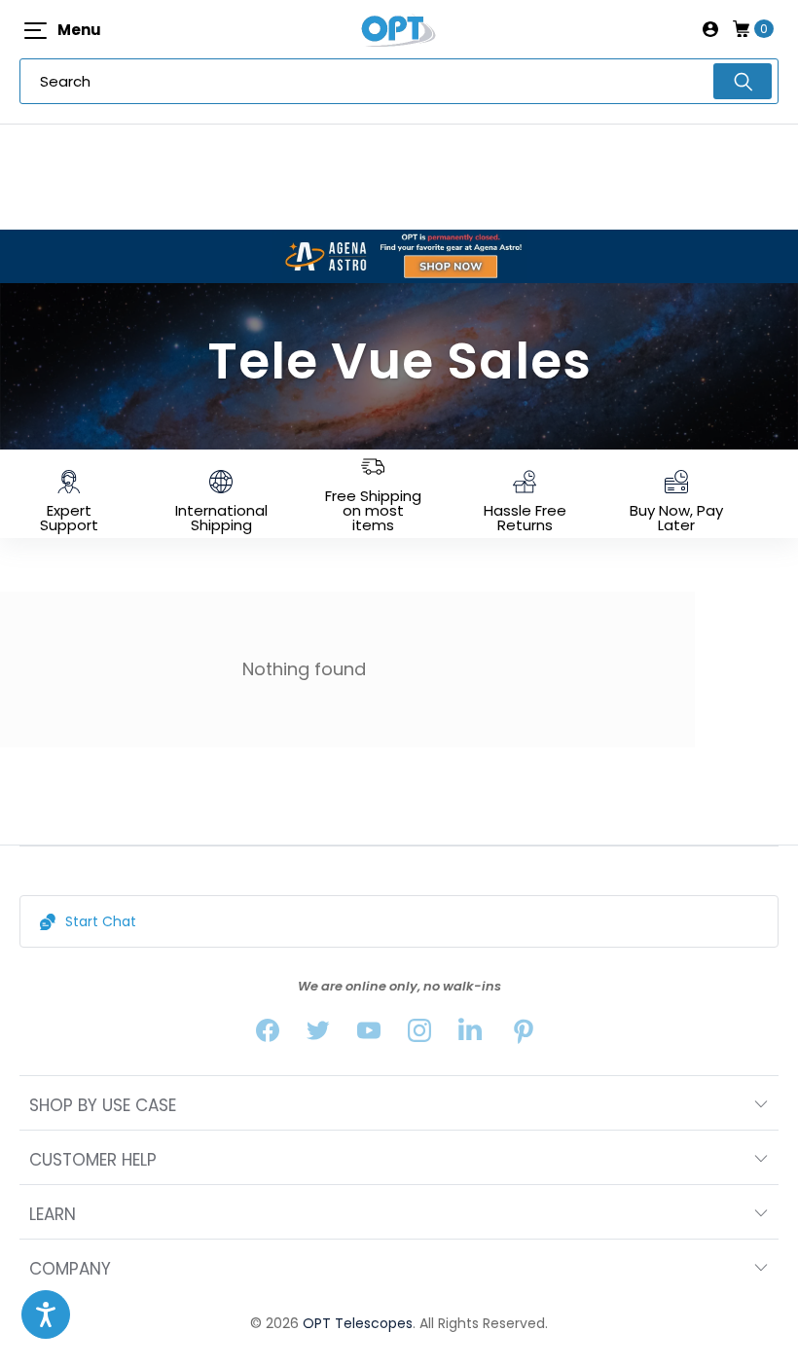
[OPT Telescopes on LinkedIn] (470, 1035)
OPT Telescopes (358, 1323)
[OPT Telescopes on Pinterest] (524, 1035)
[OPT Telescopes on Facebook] (267, 1035)
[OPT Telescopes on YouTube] (369, 1035)
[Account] (710, 29)
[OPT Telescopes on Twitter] (318, 1035)
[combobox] (399, 81)
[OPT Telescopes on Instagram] (419, 1035)
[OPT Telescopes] (399, 29)
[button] (45, 1314)
